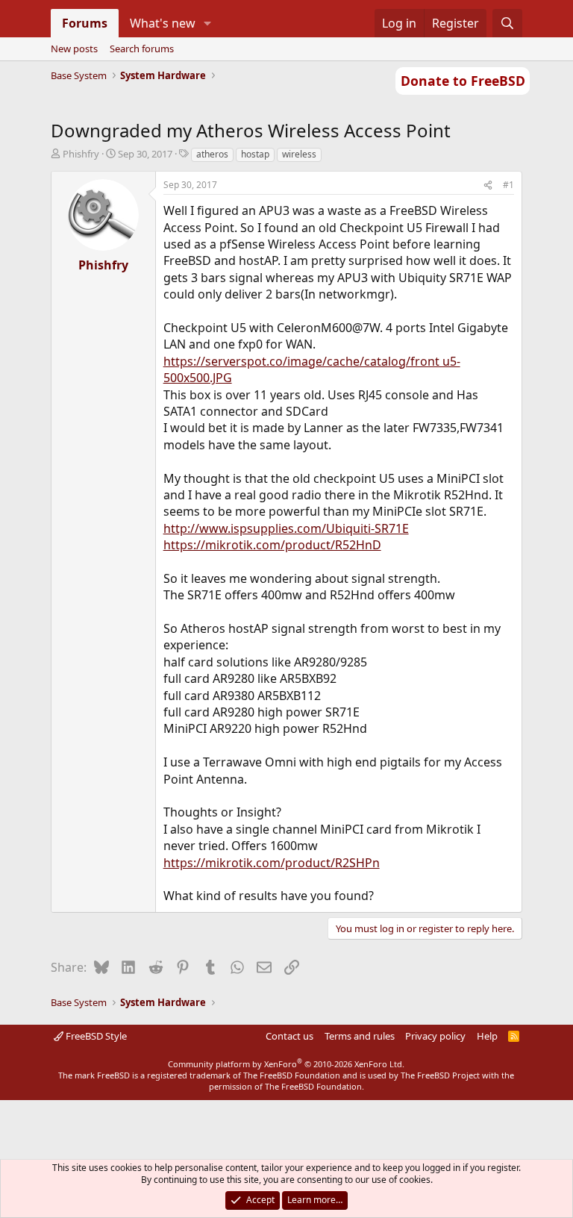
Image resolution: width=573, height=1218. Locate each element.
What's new (162, 23)
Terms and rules (360, 1036)
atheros (212, 154)
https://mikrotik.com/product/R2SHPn (271, 863)
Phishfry (81, 153)
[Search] (507, 23)
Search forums (142, 48)
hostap (255, 154)
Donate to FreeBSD (463, 81)
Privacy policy (435, 1036)
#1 (508, 184)
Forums (84, 23)
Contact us (289, 1036)
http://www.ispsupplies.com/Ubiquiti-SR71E (286, 528)
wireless (299, 154)
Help (487, 1036)
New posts (74, 48)
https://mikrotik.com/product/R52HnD (272, 545)
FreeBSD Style (95, 1036)
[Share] (488, 185)
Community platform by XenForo (286, 1063)
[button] (207, 23)
